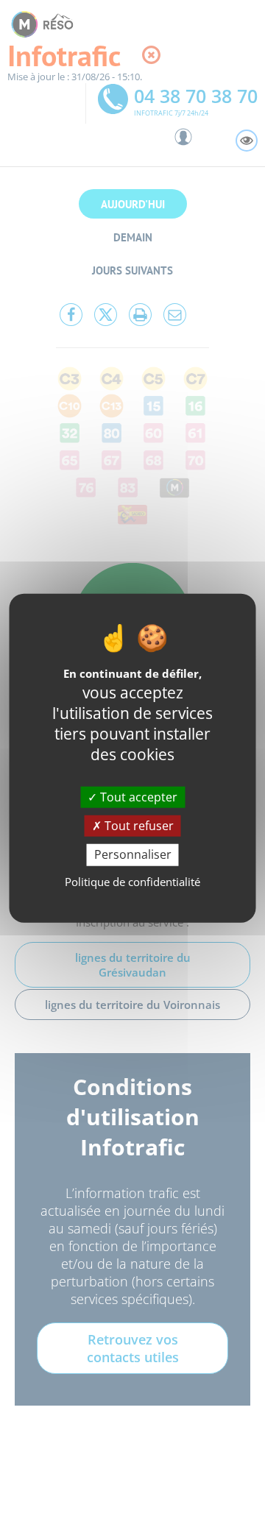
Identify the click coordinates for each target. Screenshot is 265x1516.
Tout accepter (137, 797)
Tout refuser (138, 826)
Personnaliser (133, 854)
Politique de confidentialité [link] (132, 881)
